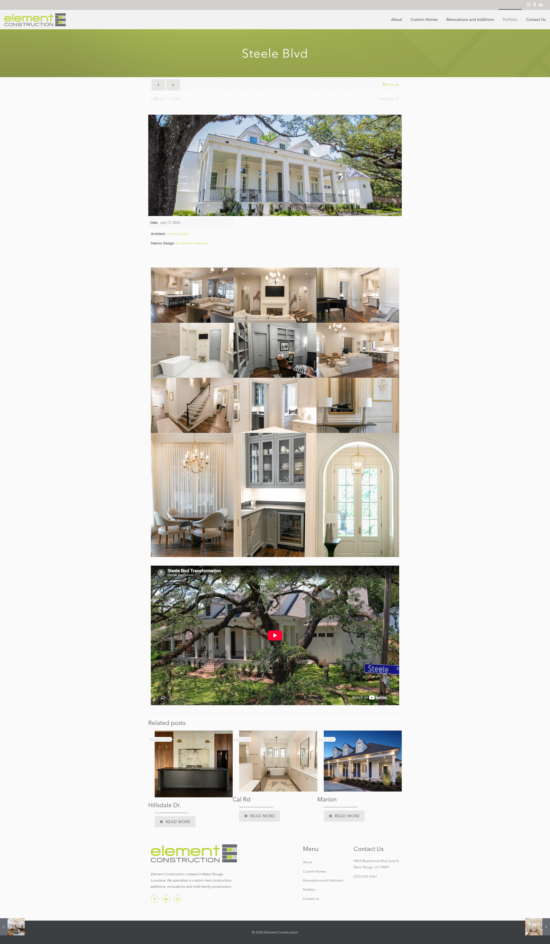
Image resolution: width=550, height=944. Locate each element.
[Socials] (155, 899)
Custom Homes (314, 871)
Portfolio (309, 890)
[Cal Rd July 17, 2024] (537, 926)
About (307, 862)
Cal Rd (242, 799)
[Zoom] (275, 165)
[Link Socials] (200, 764)
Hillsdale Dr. (164, 805)
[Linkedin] (541, 4)
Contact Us (311, 899)
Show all (392, 84)
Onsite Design (178, 234)
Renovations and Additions (323, 880)
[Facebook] (534, 4)
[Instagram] (528, 4)
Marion (327, 799)
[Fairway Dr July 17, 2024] (12, 926)
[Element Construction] (35, 19)
